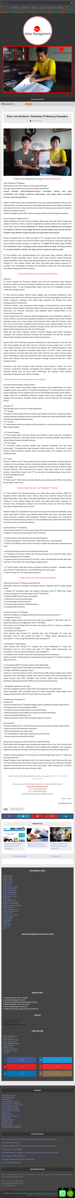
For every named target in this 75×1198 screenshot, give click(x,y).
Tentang (34, 8)
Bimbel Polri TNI (8, 1038)
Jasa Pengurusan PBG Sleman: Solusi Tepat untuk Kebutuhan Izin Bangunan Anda (29, 1139)
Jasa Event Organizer (10, 1049)
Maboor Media (29, 1193)
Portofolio (25, 8)
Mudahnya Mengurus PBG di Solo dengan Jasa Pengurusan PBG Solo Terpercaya (29, 1146)
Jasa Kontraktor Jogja (10, 1040)
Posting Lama (55, 856)
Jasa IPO (6, 1053)
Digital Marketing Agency (11, 1043)
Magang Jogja (7, 1047)
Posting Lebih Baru (20, 856)
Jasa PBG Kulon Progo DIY (10, 1143)
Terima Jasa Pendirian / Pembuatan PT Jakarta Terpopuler (59, 846)
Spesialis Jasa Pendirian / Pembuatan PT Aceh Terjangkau (13, 846)
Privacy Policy (39, 1195)
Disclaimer (50, 1195)
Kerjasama (50, 8)
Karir (42, 8)
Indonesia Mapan (9, 1045)
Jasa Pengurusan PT (16, 809)
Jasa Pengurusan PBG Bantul (11, 1162)
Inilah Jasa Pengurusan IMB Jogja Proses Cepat (17, 1159)
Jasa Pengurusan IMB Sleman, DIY (13, 1156)
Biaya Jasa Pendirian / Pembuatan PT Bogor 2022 (37, 845)
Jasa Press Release (10, 1036)
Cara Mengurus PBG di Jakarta (11, 1149)
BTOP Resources (51, 1193)
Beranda (15, 8)
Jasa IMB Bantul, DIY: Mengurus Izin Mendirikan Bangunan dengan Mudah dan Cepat (30, 1153)
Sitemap (29, 1195)
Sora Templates (16, 1193)
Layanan (60, 8)
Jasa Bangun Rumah (10, 1051)
